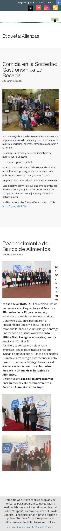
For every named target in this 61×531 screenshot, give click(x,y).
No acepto (23, 527)
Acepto (10, 527)
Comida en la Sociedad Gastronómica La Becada (29, 69)
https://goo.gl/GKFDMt (14, 206)
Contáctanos (46, 2)
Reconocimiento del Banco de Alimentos (26, 246)
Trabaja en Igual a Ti (25, 2)
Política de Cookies (43, 527)
